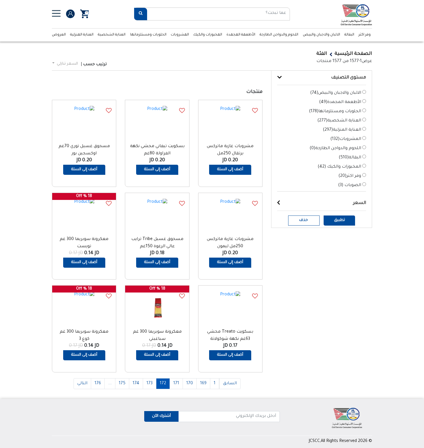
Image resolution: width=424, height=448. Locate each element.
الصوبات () (349, 185)
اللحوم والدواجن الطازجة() (335, 148)
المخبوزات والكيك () (339, 167)
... (110, 383)
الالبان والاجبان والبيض (321, 35)
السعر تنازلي (67, 64)
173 (150, 383)
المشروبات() (345, 139)
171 (176, 383)
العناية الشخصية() (339, 121)
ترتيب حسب (95, 64)
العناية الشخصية (111, 35)
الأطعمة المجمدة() (340, 102)
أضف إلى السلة (230, 169)
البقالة (349, 35)
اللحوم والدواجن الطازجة (279, 35)
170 (189, 383)
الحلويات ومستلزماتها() (335, 111)
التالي (82, 383)
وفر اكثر (365, 35)
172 (163, 383)
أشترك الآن (161, 416)
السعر (359, 203)
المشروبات (180, 35)
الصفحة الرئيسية (353, 54)
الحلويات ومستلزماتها (148, 35)
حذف (303, 220)
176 (98, 383)
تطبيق (339, 220)
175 (122, 383)
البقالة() (350, 157)
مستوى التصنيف (348, 77)
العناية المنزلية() (342, 130)
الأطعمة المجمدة (240, 35)
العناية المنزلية (81, 35)
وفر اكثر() (349, 176)
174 (136, 383)
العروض (59, 35)
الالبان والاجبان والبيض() (335, 93)
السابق (230, 383)
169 (203, 383)
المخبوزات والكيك (207, 35)
